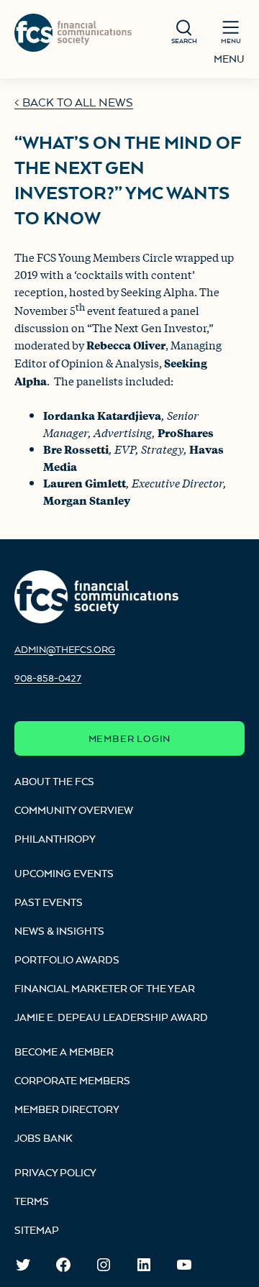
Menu (229, 58)
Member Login (129, 738)
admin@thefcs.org (64, 649)
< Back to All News (73, 102)
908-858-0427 (47, 678)
